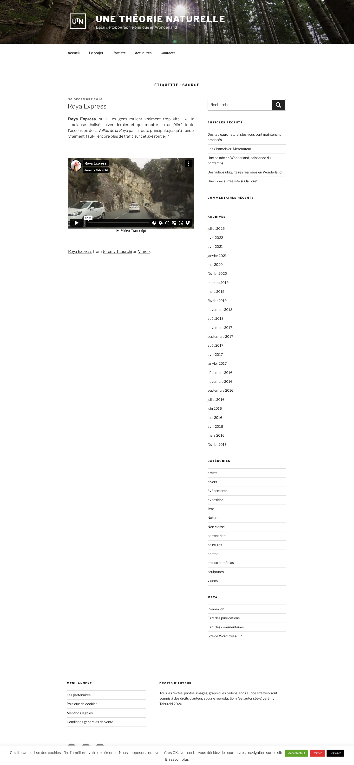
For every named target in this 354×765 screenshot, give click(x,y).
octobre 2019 (218, 282)
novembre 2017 (220, 327)
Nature (213, 518)
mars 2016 (216, 435)
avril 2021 (215, 246)
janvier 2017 (217, 363)
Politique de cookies (82, 704)
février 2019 (217, 301)
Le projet (96, 53)
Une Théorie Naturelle (160, 19)
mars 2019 (216, 291)
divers (212, 482)
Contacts (168, 53)
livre (211, 509)
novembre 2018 (220, 309)
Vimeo (144, 251)
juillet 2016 (216, 399)
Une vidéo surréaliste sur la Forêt (232, 181)
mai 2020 (215, 264)
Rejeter (317, 753)
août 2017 (215, 345)
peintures (215, 545)
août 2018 (215, 318)
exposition (215, 500)
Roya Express (87, 106)
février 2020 (217, 273)
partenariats (217, 536)
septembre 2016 (220, 390)
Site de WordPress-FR (225, 636)
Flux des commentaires (226, 627)
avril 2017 (215, 354)
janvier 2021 (217, 256)
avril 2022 (215, 238)
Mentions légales (80, 713)
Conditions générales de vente (90, 722)
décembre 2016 (220, 372)
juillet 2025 (216, 228)
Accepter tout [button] (296, 753)
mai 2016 (215, 417)
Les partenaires (79, 695)
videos (213, 581)
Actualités (143, 53)
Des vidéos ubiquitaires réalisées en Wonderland (245, 172)
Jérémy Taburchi (117, 251)
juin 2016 (215, 408)
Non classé (216, 527)
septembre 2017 (220, 336)
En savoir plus (177, 759)
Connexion (216, 609)
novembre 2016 (220, 381)
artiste (212, 473)
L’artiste (119, 53)
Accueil (74, 53)
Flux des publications (224, 618)
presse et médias (221, 563)
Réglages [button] (335, 753)
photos (213, 554)
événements (217, 491)
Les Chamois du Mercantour (229, 149)
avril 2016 (215, 426)
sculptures (216, 572)
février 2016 (217, 444)
